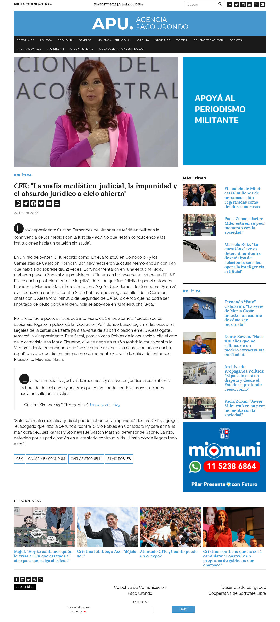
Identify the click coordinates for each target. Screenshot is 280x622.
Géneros (85, 40)
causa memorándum (46, 459)
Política (46, 40)
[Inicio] (140, 23)
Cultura (143, 40)
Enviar (183, 609)
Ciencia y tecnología (208, 40)
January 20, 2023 (104, 404)
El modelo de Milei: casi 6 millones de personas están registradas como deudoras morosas (242, 197)
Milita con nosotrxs (33, 4)
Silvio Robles (119, 459)
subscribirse (25, 587)
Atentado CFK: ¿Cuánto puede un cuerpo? (169, 554)
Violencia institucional (114, 40)
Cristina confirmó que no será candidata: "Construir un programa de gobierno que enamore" (232, 558)
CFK (19, 459)
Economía (65, 40)
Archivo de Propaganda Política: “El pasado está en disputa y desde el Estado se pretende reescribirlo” (244, 378)
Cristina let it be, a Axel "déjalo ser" (106, 554)
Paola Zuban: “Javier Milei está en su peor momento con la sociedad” (244, 225)
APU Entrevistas (81, 48)
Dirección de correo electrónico (78, 609)
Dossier (181, 40)
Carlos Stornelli (86, 459)
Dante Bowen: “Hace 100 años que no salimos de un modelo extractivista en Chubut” (244, 345)
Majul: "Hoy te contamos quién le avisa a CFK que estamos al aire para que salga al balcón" (43, 556)
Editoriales (25, 40)
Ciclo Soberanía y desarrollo (121, 48)
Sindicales (162, 40)
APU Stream (55, 48)
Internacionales (29, 48)
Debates (236, 40)
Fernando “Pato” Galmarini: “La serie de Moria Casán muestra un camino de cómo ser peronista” (243, 313)
